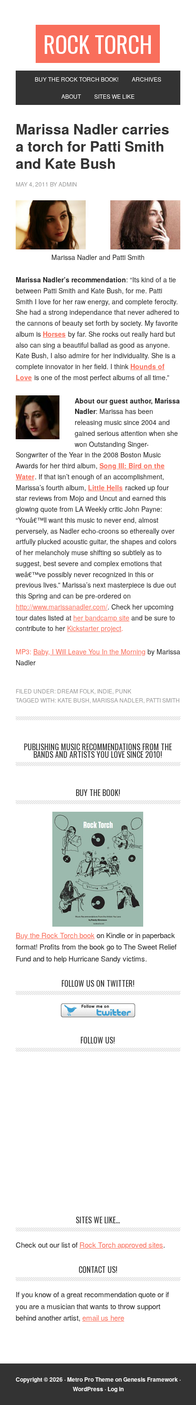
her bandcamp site (101, 617)
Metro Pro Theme (90, 1379)
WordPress (88, 1388)
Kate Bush (73, 700)
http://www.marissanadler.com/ (62, 606)
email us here (103, 1317)
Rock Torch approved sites (121, 1245)
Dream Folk (75, 691)
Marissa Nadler (117, 700)
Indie (104, 691)
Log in (116, 1388)
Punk (123, 691)
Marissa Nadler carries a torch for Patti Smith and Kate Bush (92, 145)
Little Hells (105, 487)
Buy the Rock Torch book (55, 935)
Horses (54, 334)
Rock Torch (97, 44)
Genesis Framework (150, 1379)
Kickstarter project (94, 628)
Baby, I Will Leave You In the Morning (89, 651)
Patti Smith (163, 700)
